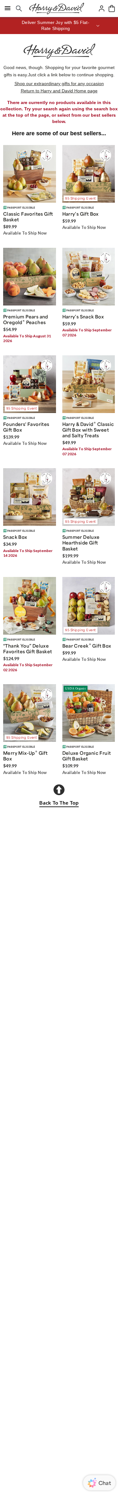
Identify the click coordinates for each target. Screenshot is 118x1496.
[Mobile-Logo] (56, 8)
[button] (59, 25)
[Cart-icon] (111, 8)
